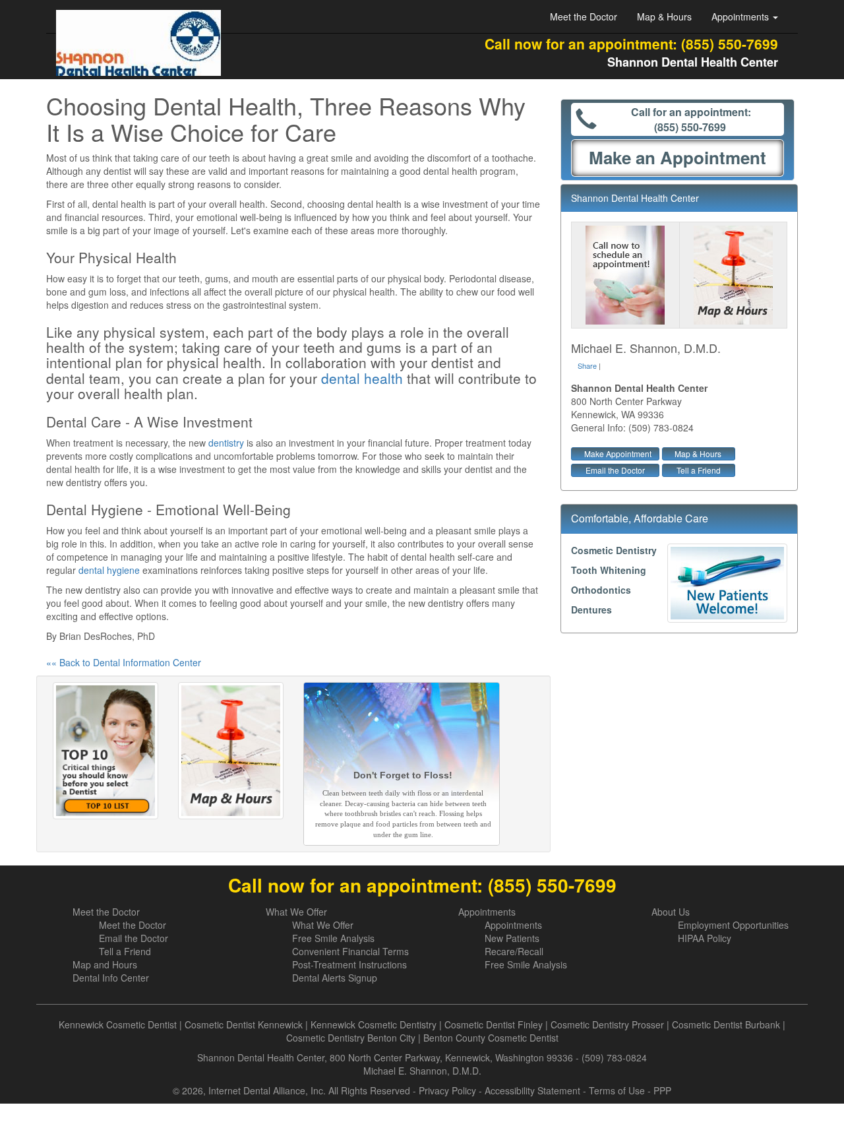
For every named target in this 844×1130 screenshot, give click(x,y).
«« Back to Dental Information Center (123, 662)
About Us (670, 911)
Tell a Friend (699, 470)
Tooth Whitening (608, 570)
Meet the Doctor (583, 16)
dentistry (226, 442)
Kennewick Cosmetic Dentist (118, 1024)
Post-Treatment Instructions (349, 964)
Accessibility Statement (532, 1090)
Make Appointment (617, 453)
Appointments (487, 911)
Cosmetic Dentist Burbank (726, 1024)
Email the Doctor (615, 470)
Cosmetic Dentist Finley (493, 1024)
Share (587, 365)
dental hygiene (109, 570)
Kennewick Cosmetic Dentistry (374, 1024)
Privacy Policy (447, 1090)
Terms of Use (617, 1090)
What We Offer (296, 911)
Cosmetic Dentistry (614, 550)
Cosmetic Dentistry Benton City (350, 1037)
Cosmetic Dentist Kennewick (244, 1024)
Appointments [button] (741, 16)
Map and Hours (105, 964)
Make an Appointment (677, 157)
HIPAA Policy (704, 938)
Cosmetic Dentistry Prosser (607, 1024)
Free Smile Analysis (333, 938)
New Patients (512, 938)
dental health (362, 378)
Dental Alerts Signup (334, 977)
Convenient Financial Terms (350, 951)
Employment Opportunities (733, 924)
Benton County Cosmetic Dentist (490, 1037)
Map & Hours (664, 16)
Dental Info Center (111, 977)
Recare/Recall (514, 951)
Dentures (591, 609)
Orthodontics (601, 589)
